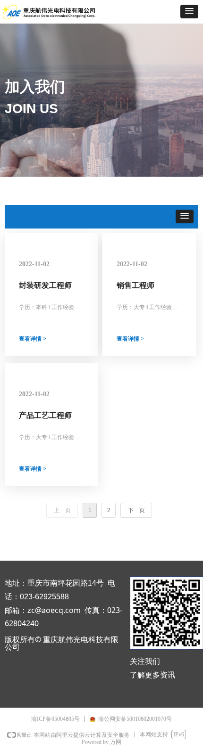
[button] (189, 11)
